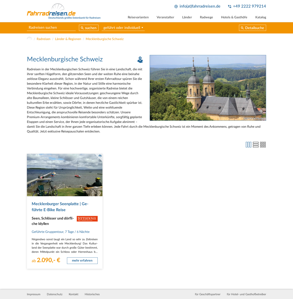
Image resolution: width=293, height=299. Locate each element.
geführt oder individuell (121, 28)
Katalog (260, 17)
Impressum (33, 294)
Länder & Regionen (68, 39)
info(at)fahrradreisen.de (200, 6)
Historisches (92, 294)
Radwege (206, 17)
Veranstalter (165, 17)
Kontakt (73, 294)
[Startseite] (29, 39)
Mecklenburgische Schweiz (105, 39)
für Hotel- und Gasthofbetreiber (246, 294)
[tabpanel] (208, 87)
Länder (187, 17)
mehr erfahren (82, 260)
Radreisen (43, 39)
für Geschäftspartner (207, 294)
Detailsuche (254, 28)
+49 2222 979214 (249, 6)
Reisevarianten (138, 17)
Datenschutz (54, 294)
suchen (90, 28)
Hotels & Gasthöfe (234, 17)
